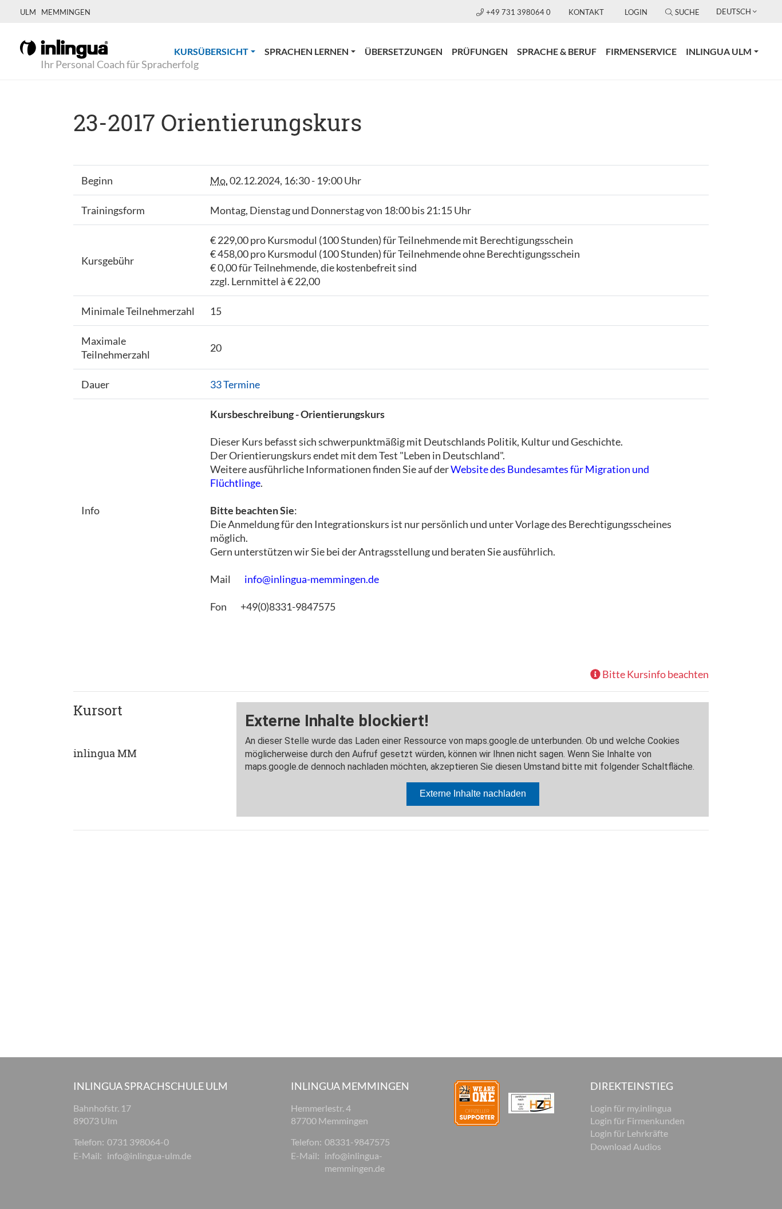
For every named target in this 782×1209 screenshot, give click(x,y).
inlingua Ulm (719, 51)
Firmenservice (641, 51)
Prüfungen (480, 51)
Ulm (28, 12)
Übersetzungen (404, 51)
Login (636, 12)
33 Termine (235, 384)
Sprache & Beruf (557, 51)
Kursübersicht (217, 51)
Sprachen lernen (306, 51)
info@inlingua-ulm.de (149, 1155)
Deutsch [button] (733, 11)
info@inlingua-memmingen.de (311, 579)
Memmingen (65, 12)
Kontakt (586, 12)
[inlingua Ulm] (64, 48)
